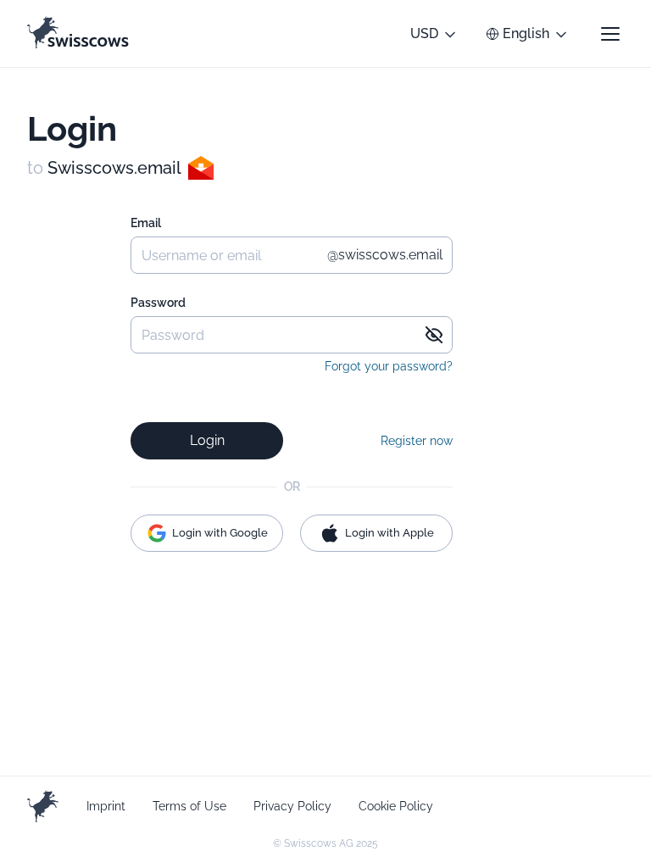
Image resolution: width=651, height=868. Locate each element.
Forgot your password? (389, 366)
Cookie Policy (396, 806)
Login (207, 440)
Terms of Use (189, 806)
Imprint (105, 806)
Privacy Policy (292, 806)
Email (146, 223)
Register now (417, 441)
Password (158, 302)
